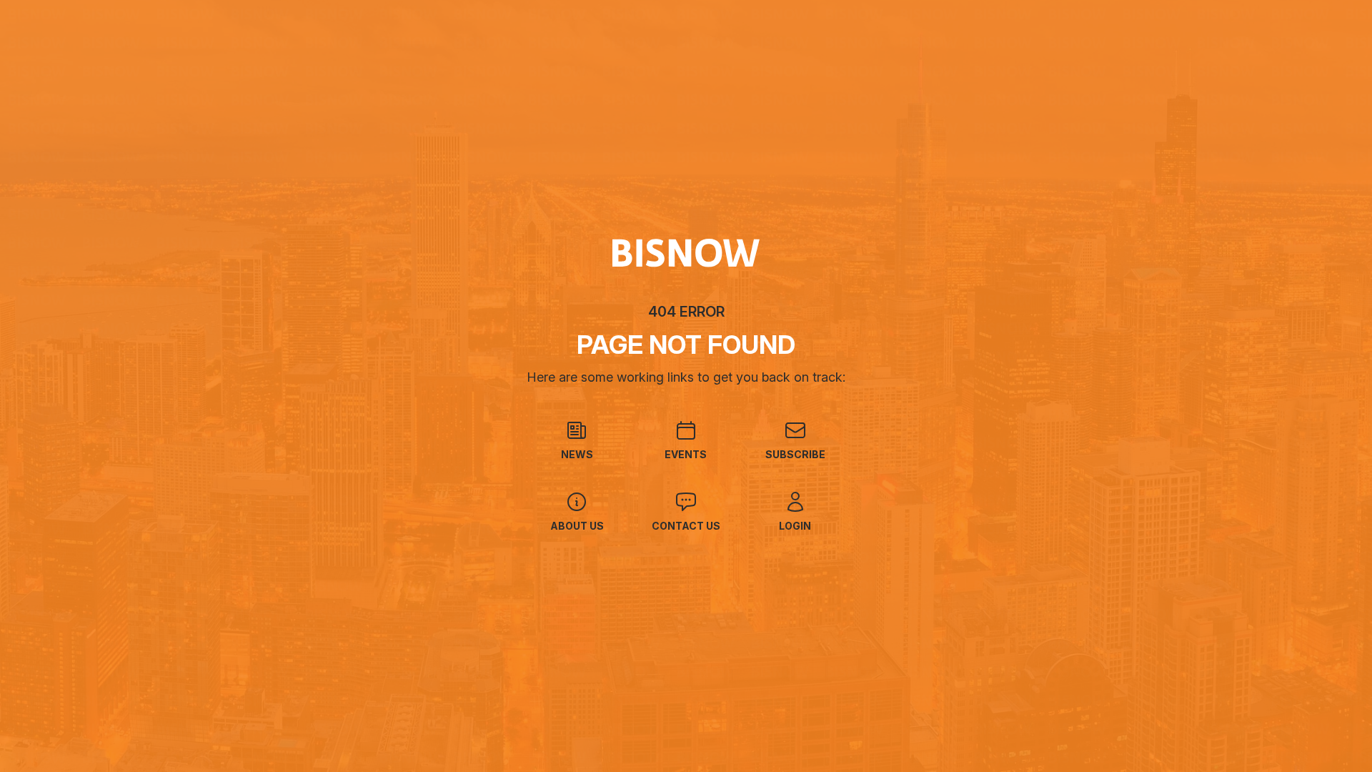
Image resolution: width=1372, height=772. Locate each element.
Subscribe (795, 454)
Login (795, 526)
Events (686, 454)
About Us (577, 526)
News (577, 454)
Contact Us (686, 526)
